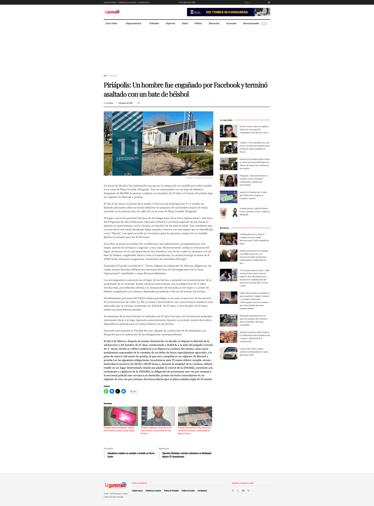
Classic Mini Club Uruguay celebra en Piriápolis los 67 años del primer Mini (254, 351)
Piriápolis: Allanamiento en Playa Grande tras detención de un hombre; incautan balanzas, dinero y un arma (194, 430)
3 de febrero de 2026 (125, 102)
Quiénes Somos (110, 2)
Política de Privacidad (171, 490)
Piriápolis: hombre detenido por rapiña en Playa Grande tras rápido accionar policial (119, 429)
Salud (185, 23)
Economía (231, 23)
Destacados (113, 75)
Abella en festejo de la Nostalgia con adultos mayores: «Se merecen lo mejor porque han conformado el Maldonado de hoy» (254, 256)
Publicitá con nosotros (127, 2)
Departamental (133, 23)
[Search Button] (268, 2)
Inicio (105, 75)
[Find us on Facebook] (232, 490)
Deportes (170, 23)
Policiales (154, 23)
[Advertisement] (187, 49)
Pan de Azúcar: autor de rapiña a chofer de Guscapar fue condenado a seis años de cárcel (254, 129)
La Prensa (110, 102)
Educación (214, 23)
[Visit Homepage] (112, 12)
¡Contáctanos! (143, 2)
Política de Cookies (188, 490)
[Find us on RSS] (248, 490)
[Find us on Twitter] (237, 490)
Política (198, 23)
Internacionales (251, 23)
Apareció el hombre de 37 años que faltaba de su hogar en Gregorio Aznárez (253, 195)
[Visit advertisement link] (228, 12)
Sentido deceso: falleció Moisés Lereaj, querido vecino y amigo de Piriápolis (255, 211)
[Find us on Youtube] (243, 490)
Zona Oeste (111, 23)
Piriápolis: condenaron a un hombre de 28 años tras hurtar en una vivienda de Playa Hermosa (156, 430)
